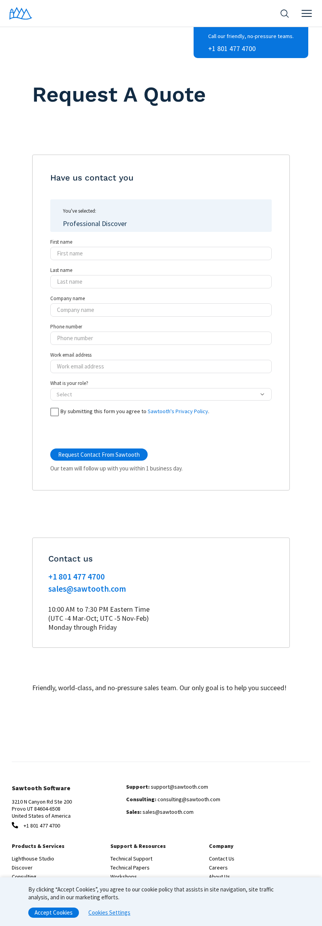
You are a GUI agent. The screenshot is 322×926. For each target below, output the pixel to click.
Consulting (24, 876)
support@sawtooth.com (179, 786)
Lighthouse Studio (33, 858)
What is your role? (69, 383)
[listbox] (156, 394)
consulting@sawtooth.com (188, 799)
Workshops (123, 876)
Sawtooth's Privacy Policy (178, 411)
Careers (218, 867)
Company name (67, 298)
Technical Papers (130, 867)
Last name (61, 270)
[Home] (20, 13)
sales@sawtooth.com (87, 588)
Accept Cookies (54, 912)
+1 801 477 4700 (232, 48)
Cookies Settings (109, 912)
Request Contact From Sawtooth (99, 454)
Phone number (66, 327)
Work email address (70, 355)
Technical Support (131, 858)
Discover (22, 867)
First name (61, 242)
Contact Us (221, 858)
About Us (219, 876)
